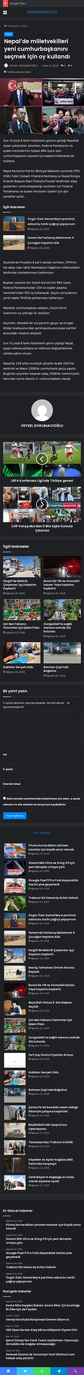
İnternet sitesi (12, 783)
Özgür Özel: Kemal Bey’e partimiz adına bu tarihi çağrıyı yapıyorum (52, 917)
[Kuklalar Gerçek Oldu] (21, 652)
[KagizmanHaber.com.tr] (42, 12)
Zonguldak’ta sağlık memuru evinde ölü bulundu (58, 627)
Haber (24, 25)
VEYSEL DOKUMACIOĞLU (23, 65)
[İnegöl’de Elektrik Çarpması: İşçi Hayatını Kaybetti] (21, 566)
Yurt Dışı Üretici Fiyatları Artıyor (51, 1055)
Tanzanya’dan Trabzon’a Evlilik (51, 1142)
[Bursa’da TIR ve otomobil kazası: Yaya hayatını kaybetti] (62, 566)
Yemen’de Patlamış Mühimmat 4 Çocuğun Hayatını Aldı (52, 935)
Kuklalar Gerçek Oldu (18, 667)
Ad (6, 754)
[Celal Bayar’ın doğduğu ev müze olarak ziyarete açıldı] (15, 1182)
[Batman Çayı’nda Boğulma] (62, 652)
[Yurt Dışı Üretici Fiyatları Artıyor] (15, 1060)
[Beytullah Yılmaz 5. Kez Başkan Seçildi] (15, 1008)
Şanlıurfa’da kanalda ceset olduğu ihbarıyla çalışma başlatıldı (53, 1109)
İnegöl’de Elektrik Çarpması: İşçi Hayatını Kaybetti (19, 584)
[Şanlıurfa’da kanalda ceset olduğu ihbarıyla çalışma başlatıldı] (15, 1112)
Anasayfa (12, 25)
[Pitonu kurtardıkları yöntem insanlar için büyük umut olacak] (15, 850)
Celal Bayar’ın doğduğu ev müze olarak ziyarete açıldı (51, 1179)
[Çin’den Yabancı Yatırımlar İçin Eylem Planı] (21, 609)
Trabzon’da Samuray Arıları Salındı (53, 898)
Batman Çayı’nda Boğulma (56, 669)
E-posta (9, 769)
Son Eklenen (42, 833)
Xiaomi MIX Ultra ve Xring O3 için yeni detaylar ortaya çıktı (52, 865)
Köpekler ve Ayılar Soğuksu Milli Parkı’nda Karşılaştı (51, 1162)
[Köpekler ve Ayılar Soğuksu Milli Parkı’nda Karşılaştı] (15, 1165)
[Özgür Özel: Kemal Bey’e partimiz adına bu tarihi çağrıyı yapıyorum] (14, 223)
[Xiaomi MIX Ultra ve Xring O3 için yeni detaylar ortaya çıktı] (15, 868)
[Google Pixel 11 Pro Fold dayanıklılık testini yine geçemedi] (15, 885)
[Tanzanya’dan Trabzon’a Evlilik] (15, 1147)
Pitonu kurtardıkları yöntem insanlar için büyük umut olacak (51, 847)
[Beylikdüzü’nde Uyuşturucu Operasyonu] (15, 1130)
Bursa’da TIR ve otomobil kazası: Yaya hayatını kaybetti (61, 584)
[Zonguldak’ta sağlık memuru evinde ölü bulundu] (62, 609)
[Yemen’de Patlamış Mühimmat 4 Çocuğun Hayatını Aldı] (14, 242)
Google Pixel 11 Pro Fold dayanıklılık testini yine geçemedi (45, 3)
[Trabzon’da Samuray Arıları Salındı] (15, 903)
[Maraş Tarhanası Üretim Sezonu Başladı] (15, 973)
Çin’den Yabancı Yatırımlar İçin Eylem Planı (21, 626)
